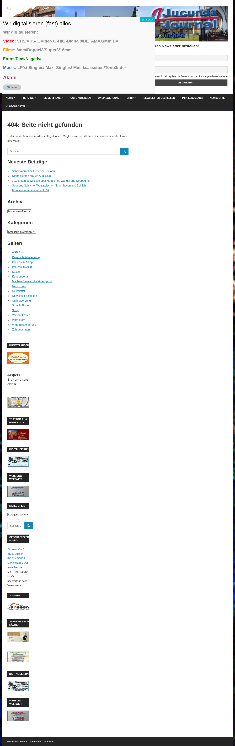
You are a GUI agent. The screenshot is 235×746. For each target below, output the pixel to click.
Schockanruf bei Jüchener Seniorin (33, 171)
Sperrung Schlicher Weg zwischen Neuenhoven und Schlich (49, 185)
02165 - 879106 (16, 558)
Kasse (16, 271)
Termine (28, 98)
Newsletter (218, 98)
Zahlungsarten (21, 329)
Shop (130, 98)
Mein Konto (19, 286)
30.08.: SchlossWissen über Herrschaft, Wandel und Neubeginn (51, 180)
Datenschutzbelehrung (26, 257)
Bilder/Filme (52, 98)
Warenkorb (18, 319)
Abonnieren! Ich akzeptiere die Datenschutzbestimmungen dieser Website (187, 76)
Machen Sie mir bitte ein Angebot (32, 281)
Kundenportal (16, 106)
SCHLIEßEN (147, 20)
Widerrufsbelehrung (24, 324)
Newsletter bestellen (159, 98)
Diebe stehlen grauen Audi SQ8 (31, 175)
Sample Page (20, 305)
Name (146, 52)
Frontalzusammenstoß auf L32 (30, 190)
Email (146, 64)
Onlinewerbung (109, 98)
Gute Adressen (80, 98)
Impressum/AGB (192, 98)
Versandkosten (21, 315)
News (9, 98)
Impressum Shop (22, 262)
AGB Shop (18, 252)
